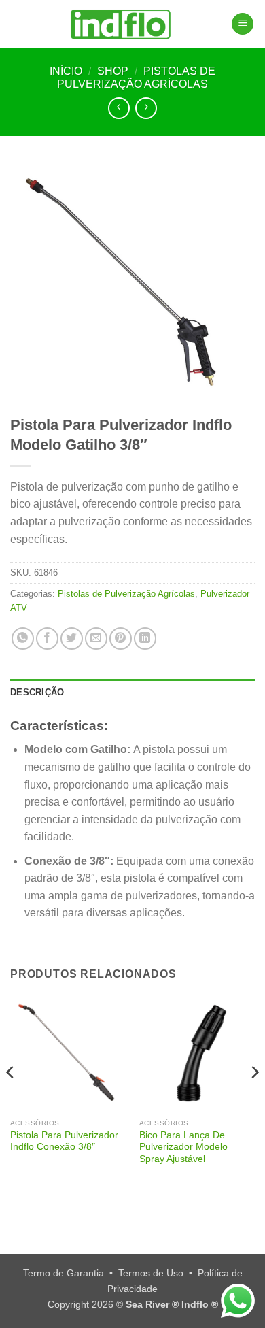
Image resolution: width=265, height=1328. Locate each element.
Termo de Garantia (63, 1272)
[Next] (254, 1100)
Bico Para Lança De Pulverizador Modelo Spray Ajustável (183, 1147)
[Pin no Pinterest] (120, 638)
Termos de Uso (150, 1272)
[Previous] (11, 1100)
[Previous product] (145, 107)
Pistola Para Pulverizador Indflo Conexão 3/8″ (64, 1141)
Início (66, 71)
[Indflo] (120, 24)
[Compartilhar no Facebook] (47, 638)
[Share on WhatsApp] (23, 638)
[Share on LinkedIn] (145, 638)
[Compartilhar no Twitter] (71, 638)
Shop (112, 71)
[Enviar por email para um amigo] (96, 638)
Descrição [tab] (37, 692)
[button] (242, 24)
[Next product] (118, 107)
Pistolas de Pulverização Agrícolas (126, 593)
